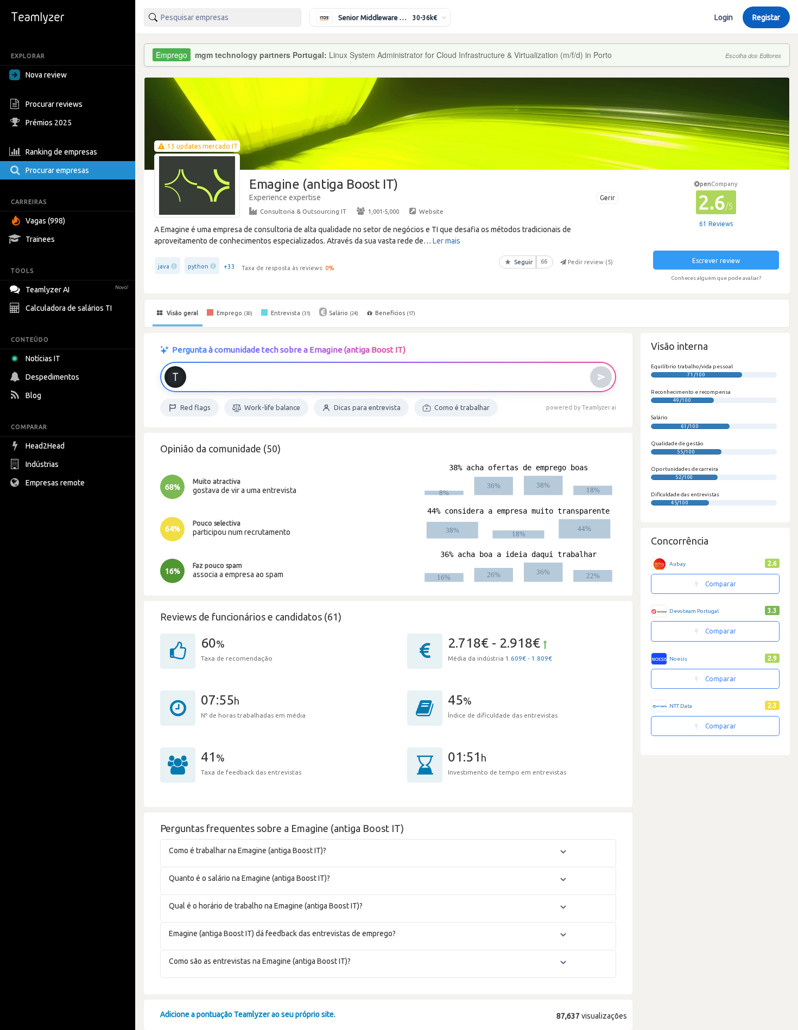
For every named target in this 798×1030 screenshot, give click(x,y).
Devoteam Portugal (694, 611)
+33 (229, 266)
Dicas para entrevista (367, 407)
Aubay (677, 564)
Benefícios (395, 313)
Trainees (40, 239)
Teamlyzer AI (77, 290)
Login (723, 17)
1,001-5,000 (383, 211)
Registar (766, 17)
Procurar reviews (54, 104)
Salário (343, 313)
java (163, 266)
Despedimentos (52, 377)
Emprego (233, 313)
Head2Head (45, 446)
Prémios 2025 (49, 122)
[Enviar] (601, 377)
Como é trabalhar (462, 407)
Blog (33, 395)
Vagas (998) (45, 220)
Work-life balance (272, 407)
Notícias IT (43, 358)
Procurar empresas (57, 170)
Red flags (195, 407)
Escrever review (716, 260)
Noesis (678, 659)
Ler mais (446, 240)
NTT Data (680, 706)
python (198, 266)
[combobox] (222, 17)
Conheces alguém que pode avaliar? (716, 278)
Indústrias (42, 464)
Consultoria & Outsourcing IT (303, 211)
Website (431, 211)
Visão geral (181, 313)
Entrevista (290, 313)
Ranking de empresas (61, 152)
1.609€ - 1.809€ (528, 658)
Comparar (720, 583)
